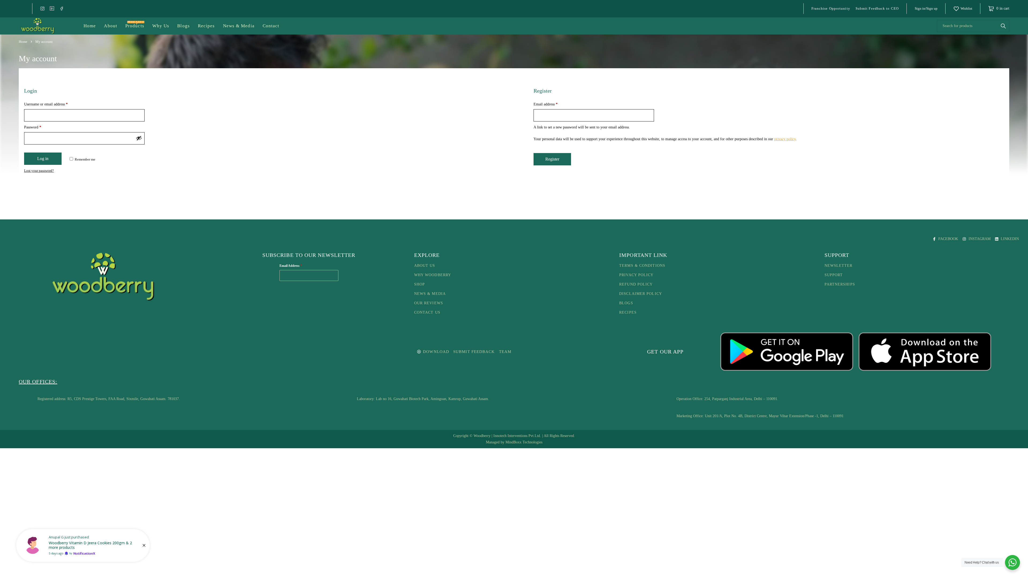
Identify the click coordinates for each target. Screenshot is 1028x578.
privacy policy (785, 139)
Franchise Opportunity (830, 8)
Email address (546, 104)
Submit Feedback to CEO (877, 8)
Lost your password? (39, 171)
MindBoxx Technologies (523, 442)
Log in (42, 158)
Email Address (290, 266)
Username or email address (46, 104)
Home (23, 42)
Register (552, 159)
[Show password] (139, 138)
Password (32, 127)
